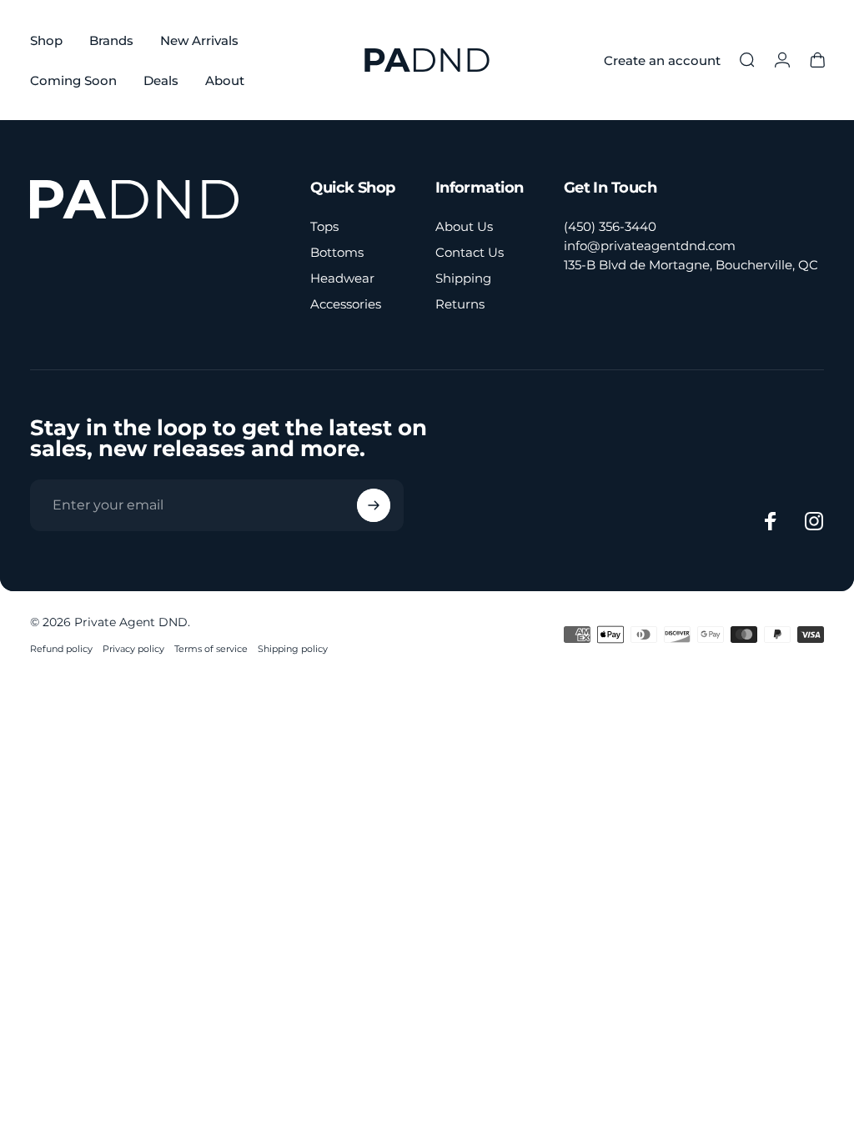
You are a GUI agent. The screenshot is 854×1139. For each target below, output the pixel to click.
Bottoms (337, 252)
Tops (324, 226)
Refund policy (61, 649)
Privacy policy (133, 649)
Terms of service (211, 649)
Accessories (345, 304)
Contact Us (469, 252)
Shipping (463, 278)
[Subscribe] (373, 505)
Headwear (342, 278)
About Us (464, 226)
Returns (460, 304)
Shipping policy (293, 649)
